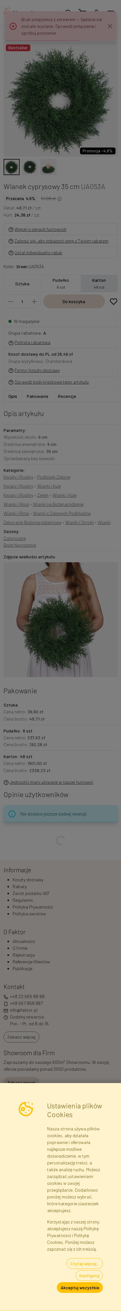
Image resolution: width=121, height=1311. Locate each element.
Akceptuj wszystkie (80, 1287)
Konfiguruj (89, 1275)
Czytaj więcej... (84, 1263)
